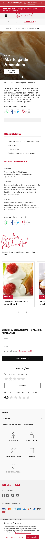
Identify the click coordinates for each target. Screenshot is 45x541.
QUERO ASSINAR (22, 359)
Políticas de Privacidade (26, 351)
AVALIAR (22, 385)
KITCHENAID (6, 418)
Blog (6, 83)
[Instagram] (7, 495)
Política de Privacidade (23, 533)
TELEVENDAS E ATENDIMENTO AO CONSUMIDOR (17, 425)
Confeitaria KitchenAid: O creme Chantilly (15, 302)
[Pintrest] (12, 495)
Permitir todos (32, 537)
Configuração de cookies (14, 537)
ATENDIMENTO (7, 412)
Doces (7, 55)
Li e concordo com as (19, 351)
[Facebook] (3, 495)
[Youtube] (17, 495)
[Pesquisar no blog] (38, 28)
